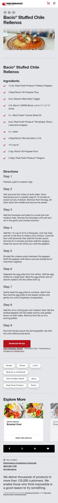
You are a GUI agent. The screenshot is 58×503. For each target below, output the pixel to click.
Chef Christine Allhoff (13, 349)
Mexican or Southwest (15, 372)
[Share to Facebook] (9, 448)
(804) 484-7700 (10, 466)
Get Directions (9, 470)
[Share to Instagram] (22, 448)
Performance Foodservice (13, 4)
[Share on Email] (13, 12)
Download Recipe (17, 344)
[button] (53, 423)
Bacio (33, 379)
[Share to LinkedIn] (34, 448)
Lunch (35, 366)
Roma (33, 385)
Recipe (9, 366)
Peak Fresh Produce (15, 385)
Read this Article (24, 438)
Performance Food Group (32, 493)
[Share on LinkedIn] (9, 12)
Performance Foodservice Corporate (19, 463)
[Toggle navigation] (54, 3)
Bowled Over (14, 424)
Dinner (22, 366)
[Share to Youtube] (48, 448)
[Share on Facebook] (5, 12)
